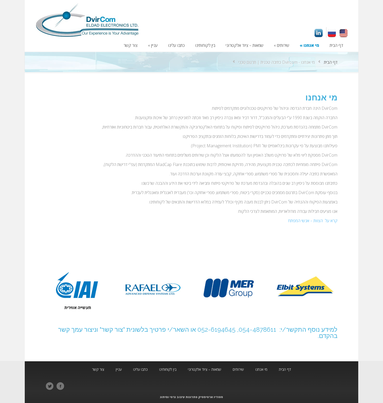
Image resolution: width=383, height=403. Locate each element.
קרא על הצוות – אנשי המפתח (312, 220)
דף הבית (330, 62)
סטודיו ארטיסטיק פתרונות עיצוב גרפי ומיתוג (191, 397)
